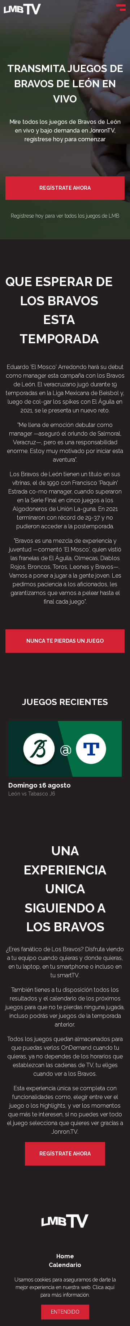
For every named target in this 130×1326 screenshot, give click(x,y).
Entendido (65, 1312)
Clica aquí (103, 1287)
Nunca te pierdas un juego (65, 641)
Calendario (65, 1265)
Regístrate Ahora (65, 188)
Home (65, 1256)
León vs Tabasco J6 (31, 794)
